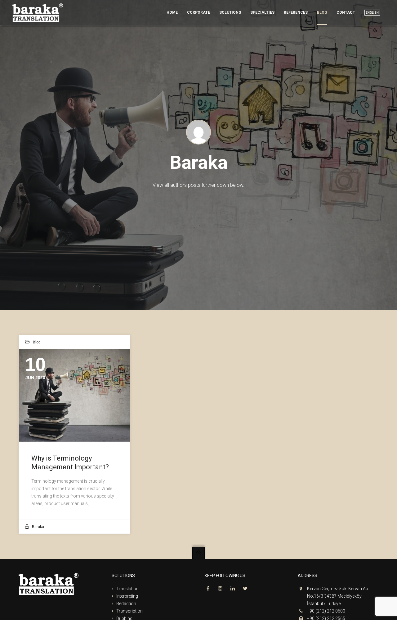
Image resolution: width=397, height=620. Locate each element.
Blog (37, 342)
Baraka (38, 527)
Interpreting (127, 596)
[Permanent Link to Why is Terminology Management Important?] (74, 395)
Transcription (129, 611)
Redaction (126, 603)
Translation (127, 588)
